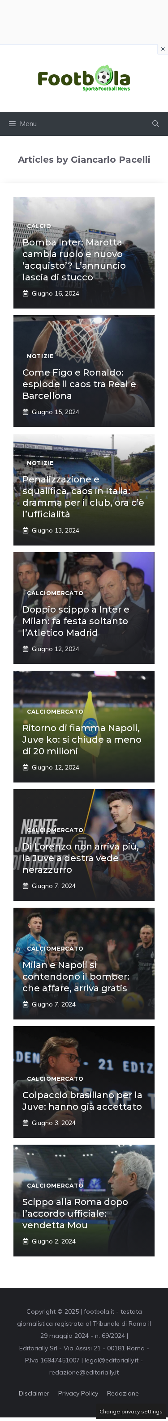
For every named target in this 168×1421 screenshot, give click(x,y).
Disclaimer (34, 1393)
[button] (155, 124)
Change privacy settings (131, 1411)
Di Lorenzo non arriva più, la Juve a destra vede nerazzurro (80, 858)
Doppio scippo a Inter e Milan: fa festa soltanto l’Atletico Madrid (75, 621)
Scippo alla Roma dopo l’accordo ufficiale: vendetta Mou (75, 1214)
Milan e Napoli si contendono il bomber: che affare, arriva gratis (75, 977)
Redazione (123, 1393)
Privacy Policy (78, 1393)
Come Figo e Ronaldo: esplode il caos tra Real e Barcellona (79, 384)
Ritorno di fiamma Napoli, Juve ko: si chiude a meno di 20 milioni (82, 740)
